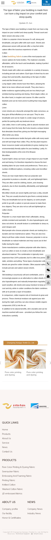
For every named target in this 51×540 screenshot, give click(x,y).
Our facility (7, 513)
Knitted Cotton (8, 484)
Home (5, 429)
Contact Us (7, 451)
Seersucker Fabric (10, 471)
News (4, 447)
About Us (6, 438)
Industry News (34, 513)
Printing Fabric (8, 480)
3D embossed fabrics (12, 493)
